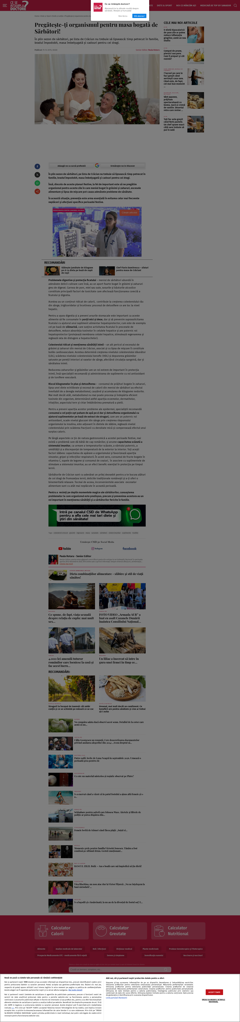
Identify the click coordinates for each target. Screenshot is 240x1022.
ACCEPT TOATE (214, 992)
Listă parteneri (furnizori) (116, 998)
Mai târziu (122, 15)
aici (13, 1008)
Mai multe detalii (75, 990)
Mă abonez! (139, 15)
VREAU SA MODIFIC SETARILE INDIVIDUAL (213, 1000)
